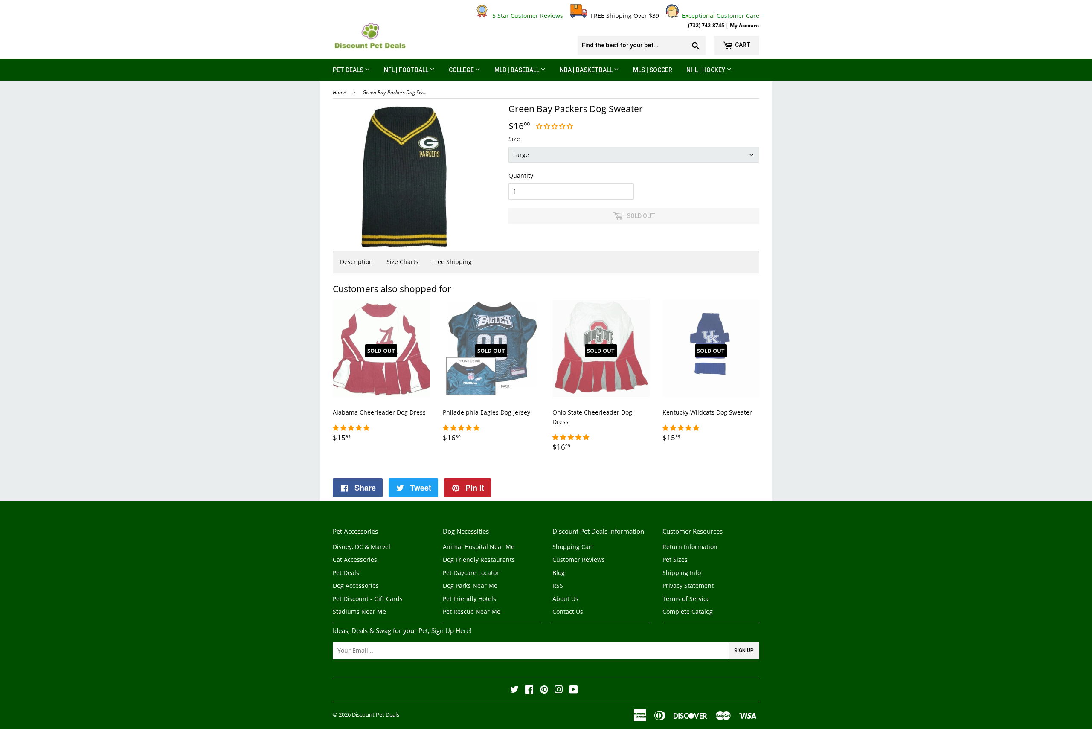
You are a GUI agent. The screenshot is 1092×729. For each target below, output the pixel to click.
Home (339, 92)
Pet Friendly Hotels (469, 599)
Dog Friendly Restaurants (479, 559)
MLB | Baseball (517, 70)
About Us (565, 599)
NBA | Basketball (587, 70)
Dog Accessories (356, 585)
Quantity (520, 175)
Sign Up (744, 650)
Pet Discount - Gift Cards (368, 599)
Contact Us (567, 611)
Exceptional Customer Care (719, 16)
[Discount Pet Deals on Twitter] (514, 690)
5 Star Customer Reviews (526, 16)
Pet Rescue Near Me (471, 611)
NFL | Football (407, 70)
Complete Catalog (687, 611)
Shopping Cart (572, 547)
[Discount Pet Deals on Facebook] (529, 690)
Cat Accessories (355, 559)
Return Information (689, 547)
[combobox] (642, 45)
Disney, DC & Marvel (361, 547)
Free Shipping (452, 262)
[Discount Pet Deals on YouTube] (573, 690)
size (514, 139)
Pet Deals (349, 70)
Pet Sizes (675, 559)
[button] (555, 126)
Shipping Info (681, 573)
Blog (558, 573)
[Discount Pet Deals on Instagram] (559, 690)
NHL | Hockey (706, 70)
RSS (557, 585)
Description (356, 262)
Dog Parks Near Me (470, 585)
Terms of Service (686, 599)
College (462, 70)
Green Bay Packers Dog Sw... (395, 92)
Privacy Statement (688, 585)
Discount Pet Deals (375, 714)
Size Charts (402, 262)
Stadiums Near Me (359, 611)
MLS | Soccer (652, 70)
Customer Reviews (578, 559)
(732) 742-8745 (706, 25)
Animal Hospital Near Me (478, 547)
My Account (744, 25)
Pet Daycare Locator (471, 573)
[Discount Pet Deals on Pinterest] (544, 690)
